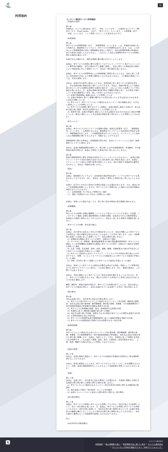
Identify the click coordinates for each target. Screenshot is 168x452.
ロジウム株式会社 (155, 444)
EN (160, 5)
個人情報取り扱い (112, 444)
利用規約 (99, 444)
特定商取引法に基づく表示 (134, 444)
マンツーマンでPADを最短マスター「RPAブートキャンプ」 (137, 447)
